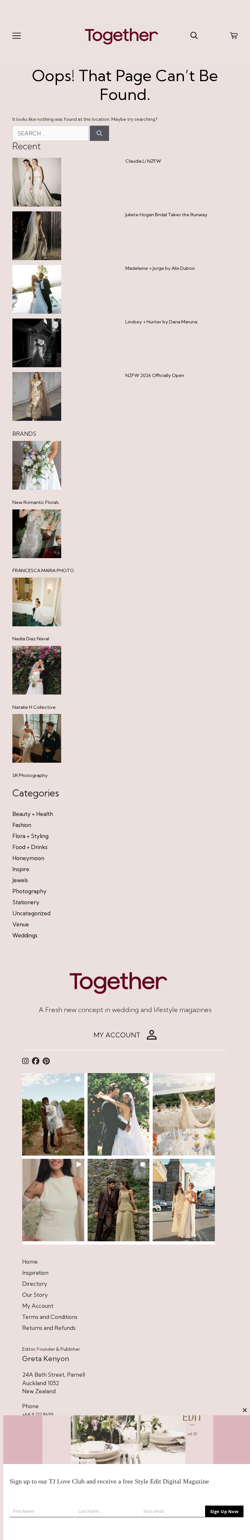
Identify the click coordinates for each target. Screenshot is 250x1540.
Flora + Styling (30, 836)
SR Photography (30, 775)
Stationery (25, 902)
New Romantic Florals (35, 502)
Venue (20, 924)
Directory (34, 1283)
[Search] (99, 133)
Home (30, 1261)
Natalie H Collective (34, 707)
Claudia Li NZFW (143, 161)
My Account (37, 1305)
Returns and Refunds (49, 1327)
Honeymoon (28, 858)
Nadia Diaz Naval (30, 639)
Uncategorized (31, 913)
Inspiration (35, 1272)
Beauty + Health (32, 813)
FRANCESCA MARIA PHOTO (43, 570)
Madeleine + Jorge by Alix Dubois (160, 268)
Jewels (20, 880)
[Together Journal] (121, 35)
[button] (53, 1114)
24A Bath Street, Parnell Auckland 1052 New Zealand (53, 1383)
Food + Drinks (30, 847)
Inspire (20, 869)
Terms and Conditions (49, 1316)
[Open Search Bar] (194, 35)
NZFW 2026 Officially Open (154, 375)
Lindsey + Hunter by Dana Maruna (161, 322)
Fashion (21, 824)
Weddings (24, 935)
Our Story (35, 1294)
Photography (29, 891)
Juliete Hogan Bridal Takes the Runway (166, 215)
